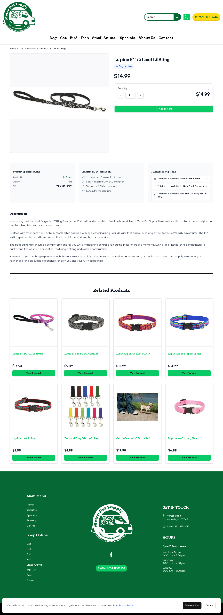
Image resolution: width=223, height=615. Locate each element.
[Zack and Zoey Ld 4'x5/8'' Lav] (85, 407)
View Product (33, 373)
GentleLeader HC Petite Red (133, 438)
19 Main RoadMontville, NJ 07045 (177, 517)
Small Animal (104, 37)
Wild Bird (31, 570)
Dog (53, 37)
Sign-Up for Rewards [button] (111, 568)
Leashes (31, 48)
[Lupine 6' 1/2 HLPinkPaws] (33, 322)
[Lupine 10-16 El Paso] (33, 407)
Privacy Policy (126, 605)
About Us (146, 37)
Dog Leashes (125, 66)
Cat (63, 37)
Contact (166, 37)
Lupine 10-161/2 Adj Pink (182, 438)
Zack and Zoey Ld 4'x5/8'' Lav (81, 438)
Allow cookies (192, 605)
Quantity (122, 88)
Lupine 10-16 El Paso (24, 438)
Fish (85, 37)
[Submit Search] (177, 17)
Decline (210, 605)
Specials (127, 37)
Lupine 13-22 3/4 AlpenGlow (133, 353)
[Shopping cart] (186, 17)
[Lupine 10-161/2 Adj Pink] (189, 407)
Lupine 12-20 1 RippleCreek (184, 353)
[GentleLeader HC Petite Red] (137, 407)
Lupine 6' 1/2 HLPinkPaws (27, 353)
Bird (74, 37)
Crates (31, 580)
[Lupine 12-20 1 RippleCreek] (189, 322)
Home (13, 48)
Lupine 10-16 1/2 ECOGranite (81, 353)
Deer (29, 575)
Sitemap (32, 520)
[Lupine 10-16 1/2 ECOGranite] (85, 322)
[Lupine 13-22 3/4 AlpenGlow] (137, 322)
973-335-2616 (182, 526)
